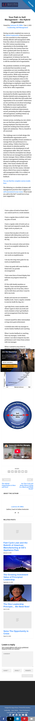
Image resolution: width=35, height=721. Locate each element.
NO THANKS (9, 369)
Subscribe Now (10, 366)
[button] (10, 352)
